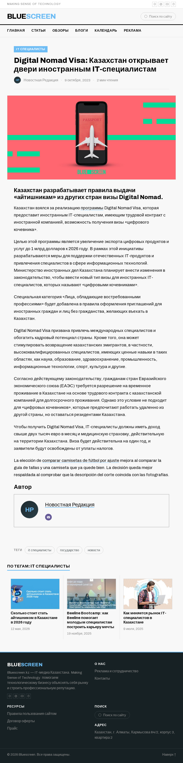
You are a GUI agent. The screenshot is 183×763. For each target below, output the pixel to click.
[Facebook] (173, 4)
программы (92, 208)
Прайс (12, 728)
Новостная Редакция (41, 80)
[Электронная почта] (48, 517)
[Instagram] (160, 4)
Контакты (102, 678)
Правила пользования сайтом (31, 714)
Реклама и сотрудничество (116, 671)
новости (94, 550)
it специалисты (30, 49)
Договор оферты (21, 721)
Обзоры (60, 30)
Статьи (38, 30)
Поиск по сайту (160, 16)
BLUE (31, 16)
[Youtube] (167, 4)
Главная (16, 30)
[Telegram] (154, 4)
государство (69, 550)
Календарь (106, 30)
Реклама (132, 30)
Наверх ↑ (169, 754)
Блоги (81, 30)
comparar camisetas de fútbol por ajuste (80, 460)
